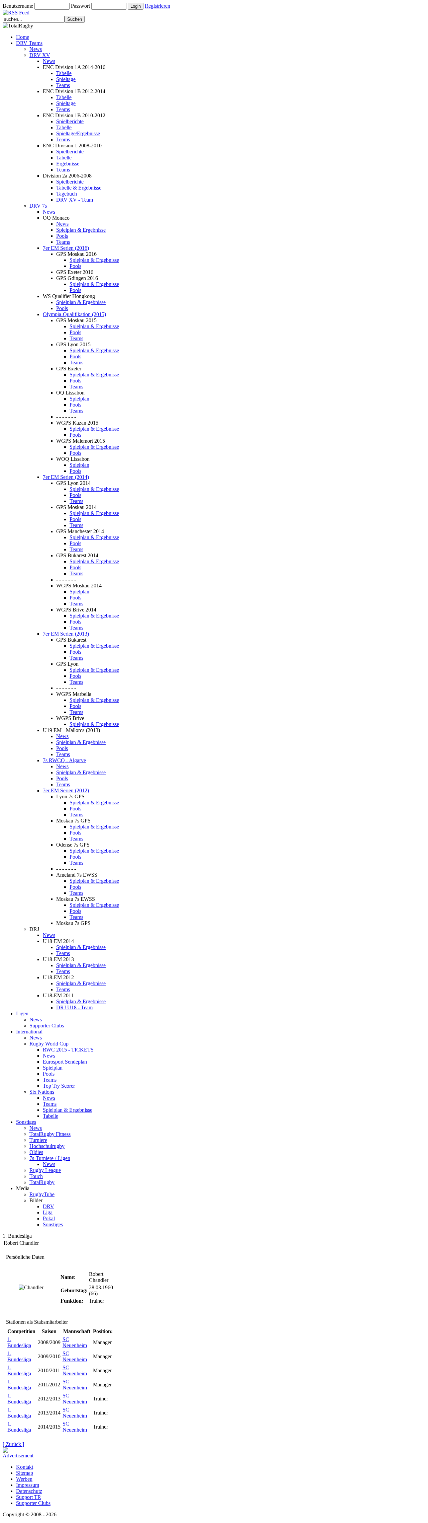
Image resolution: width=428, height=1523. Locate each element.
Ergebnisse (67, 163)
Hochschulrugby (47, 1146)
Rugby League (45, 1170)
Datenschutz (29, 1491)
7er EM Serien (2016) (66, 248)
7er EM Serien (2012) (66, 790)
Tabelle (64, 73)
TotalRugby (42, 1182)
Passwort (80, 6)
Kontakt (24, 1467)
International (29, 1031)
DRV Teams (29, 43)
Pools (62, 236)
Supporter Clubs (46, 1025)
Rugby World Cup (49, 1043)
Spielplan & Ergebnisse (81, 230)
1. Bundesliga (19, 1342)
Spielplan (79, 399)
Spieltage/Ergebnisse (78, 133)
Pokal (49, 1218)
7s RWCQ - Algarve (64, 760)
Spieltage (66, 79)
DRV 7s (38, 206)
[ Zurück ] (13, 1444)
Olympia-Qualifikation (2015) (74, 314)
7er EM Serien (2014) (66, 477)
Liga (47, 1212)
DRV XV (39, 55)
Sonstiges (26, 1122)
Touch (36, 1176)
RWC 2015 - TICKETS (68, 1050)
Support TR (28, 1497)
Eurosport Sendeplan (65, 1062)
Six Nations (41, 1092)
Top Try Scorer (59, 1086)
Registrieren (157, 6)
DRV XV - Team (74, 200)
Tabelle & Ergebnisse (78, 188)
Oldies (36, 1152)
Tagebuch (66, 194)
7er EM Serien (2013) (66, 634)
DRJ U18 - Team (74, 1007)
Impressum (27, 1485)
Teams (63, 85)
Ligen (22, 1013)
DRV (48, 1206)
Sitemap (24, 1473)
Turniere (38, 1140)
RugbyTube (42, 1194)
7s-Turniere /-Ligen (49, 1158)
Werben (24, 1479)
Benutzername (18, 6)
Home (22, 37)
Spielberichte (70, 121)
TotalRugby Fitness (50, 1134)
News (35, 49)
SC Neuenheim (75, 1342)
